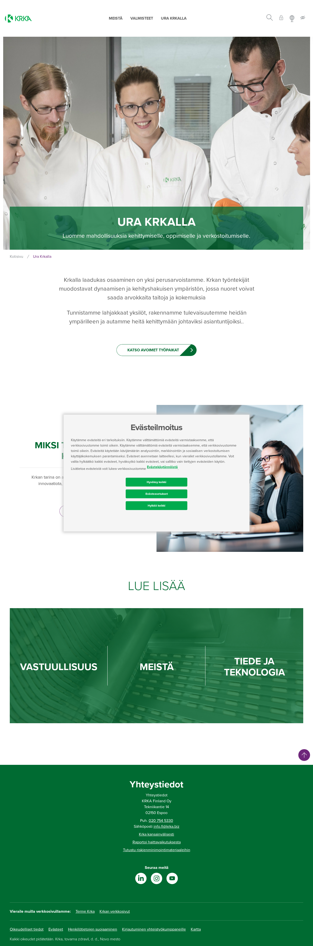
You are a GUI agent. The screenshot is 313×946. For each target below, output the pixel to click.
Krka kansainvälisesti (156, 834)
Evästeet (55, 929)
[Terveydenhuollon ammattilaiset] (281, 18)
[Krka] (18, 18)
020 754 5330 (161, 820)
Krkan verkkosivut (115, 911)
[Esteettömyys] (302, 18)
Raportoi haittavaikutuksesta (157, 842)
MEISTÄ (157, 667)
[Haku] (269, 18)
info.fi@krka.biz (166, 826)
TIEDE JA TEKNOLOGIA (254, 667)
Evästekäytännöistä (162, 467)
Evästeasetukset (156, 494)
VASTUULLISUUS (58, 667)
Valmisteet (141, 18)
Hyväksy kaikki (156, 482)
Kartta (196, 929)
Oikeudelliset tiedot (27, 929)
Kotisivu (16, 256)
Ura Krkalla (174, 18)
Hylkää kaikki (156, 505)
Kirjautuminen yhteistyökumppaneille (154, 929)
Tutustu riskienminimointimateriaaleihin (156, 850)
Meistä (116, 18)
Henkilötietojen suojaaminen (92, 929)
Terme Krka (85, 911)
